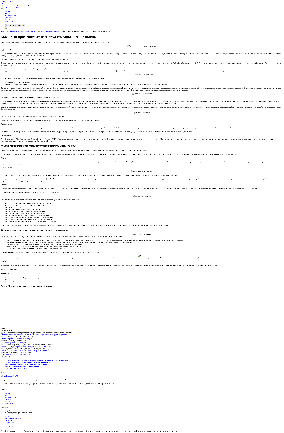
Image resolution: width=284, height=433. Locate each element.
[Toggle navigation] (6, 28)
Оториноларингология (55, 31)
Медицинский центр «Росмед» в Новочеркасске (19, 31)
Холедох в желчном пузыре (16, 368)
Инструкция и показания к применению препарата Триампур (24, 351)
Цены (7, 19)
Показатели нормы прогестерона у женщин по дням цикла (28, 364)
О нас (7, 14)
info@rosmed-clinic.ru (9, 4)
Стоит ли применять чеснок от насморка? (17, 339)
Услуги (8, 18)
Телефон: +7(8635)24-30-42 (11, 421)
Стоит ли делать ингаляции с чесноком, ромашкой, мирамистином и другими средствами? (35, 335)
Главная (8, 12)
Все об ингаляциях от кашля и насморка (16, 355)
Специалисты (10, 16)
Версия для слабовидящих (15, 25)
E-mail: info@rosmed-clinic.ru (13, 417)
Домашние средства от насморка (13, 343)
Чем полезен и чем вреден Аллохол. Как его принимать (27, 362)
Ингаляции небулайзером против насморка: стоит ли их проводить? (27, 347)
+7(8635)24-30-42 (7, 2)
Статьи (42, 31)
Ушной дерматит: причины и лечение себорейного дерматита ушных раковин (36, 360)
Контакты (9, 21)
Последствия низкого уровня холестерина (22, 366)
